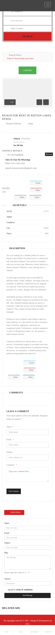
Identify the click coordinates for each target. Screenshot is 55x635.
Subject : (7, 543)
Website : (10, 452)
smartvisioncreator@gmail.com (21, 168)
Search (27, 36)
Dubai (30, 124)
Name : (7, 523)
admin (16, 139)
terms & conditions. (24, 590)
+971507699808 (15, 155)
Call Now (27, 70)
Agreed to (20, 590)
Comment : (11, 465)
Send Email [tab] (15, 512)
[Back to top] (45, 617)
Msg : (6, 553)
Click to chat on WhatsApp (17, 160)
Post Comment (14, 491)
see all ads (18, 145)
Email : (10, 439)
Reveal (49, 154)
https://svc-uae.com (15, 163)
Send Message (27, 595)
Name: (9, 427)
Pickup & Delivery (15, 55)
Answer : (8, 579)
